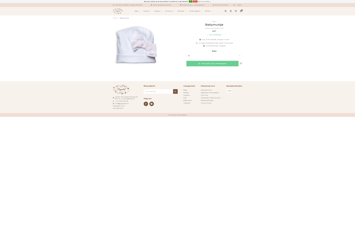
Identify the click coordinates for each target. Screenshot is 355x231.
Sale (185, 98)
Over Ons (204, 95)
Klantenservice (206, 90)
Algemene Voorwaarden (210, 93)
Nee (195, 1)
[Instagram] (151, 104)
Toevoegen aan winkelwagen (213, 63)
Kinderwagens (194, 11)
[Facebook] (146, 104)
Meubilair (181, 11)
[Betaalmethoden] (229, 90)
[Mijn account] (231, 11)
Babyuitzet (187, 100)
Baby (137, 11)
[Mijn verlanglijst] (236, 11)
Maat (214, 51)
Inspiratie (186, 103)
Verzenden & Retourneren (211, 98)
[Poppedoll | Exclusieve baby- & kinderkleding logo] (118, 11)
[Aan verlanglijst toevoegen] (241, 63)
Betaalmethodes (207, 100)
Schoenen (169, 11)
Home (115, 18)
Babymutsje (124, 18)
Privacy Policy (206, 103)
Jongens (157, 11)
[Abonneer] (175, 91)
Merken (208, 11)
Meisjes (146, 11)
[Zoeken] (226, 11)
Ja (190, 1)
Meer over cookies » (204, 1)
